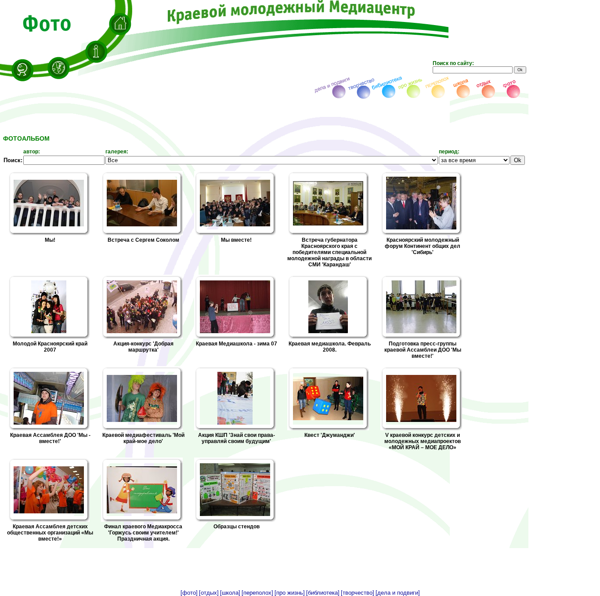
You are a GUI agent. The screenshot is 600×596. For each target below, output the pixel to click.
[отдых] (209, 592)
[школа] (230, 592)
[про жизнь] (290, 592)
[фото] (189, 592)
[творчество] (357, 592)
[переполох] (257, 592)
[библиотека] (323, 592)
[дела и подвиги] (398, 592)
